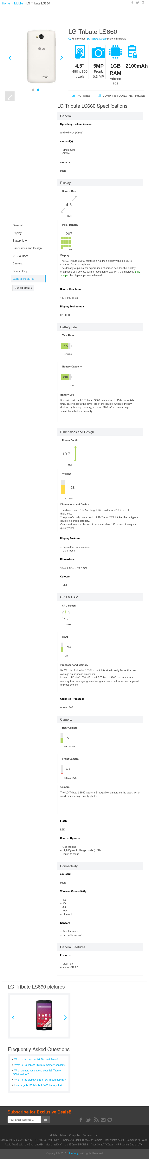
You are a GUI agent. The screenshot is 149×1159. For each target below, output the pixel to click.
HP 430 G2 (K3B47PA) (47, 1140)
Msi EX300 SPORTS (76, 1144)
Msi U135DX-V (54, 1144)
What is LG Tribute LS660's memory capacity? (40, 1065)
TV (96, 1135)
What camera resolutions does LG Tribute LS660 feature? (36, 1072)
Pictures (83, 95)
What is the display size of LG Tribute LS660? (40, 1079)
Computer (75, 1135)
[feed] (96, 1120)
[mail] (103, 1120)
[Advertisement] (75, 16)
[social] (110, 1120)
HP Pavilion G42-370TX (129, 1144)
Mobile (54, 1135)
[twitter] (88, 1120)
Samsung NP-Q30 (136, 1140)
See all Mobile (23, 288)
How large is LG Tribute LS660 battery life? (38, 1085)
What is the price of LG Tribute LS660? (36, 1059)
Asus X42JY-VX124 (102, 1144)
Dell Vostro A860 (114, 1140)
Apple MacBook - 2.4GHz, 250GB (24, 1144)
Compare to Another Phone (123, 95)
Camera (87, 1135)
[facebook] (80, 1120)
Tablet (63, 1135)
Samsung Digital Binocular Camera (82, 1140)
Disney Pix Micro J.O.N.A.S (16, 1140)
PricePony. (73, 1153)
